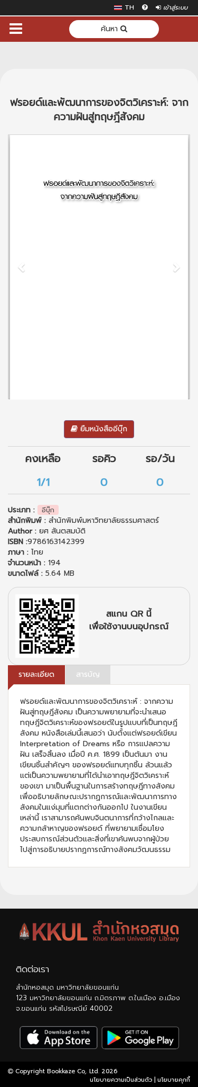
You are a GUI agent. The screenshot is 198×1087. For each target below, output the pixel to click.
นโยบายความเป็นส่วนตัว (121, 1079)
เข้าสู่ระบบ (174, 7)
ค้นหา (110, 28)
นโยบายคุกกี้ (173, 1079)
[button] (21, 266)
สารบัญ (88, 674)
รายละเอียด (36, 674)
